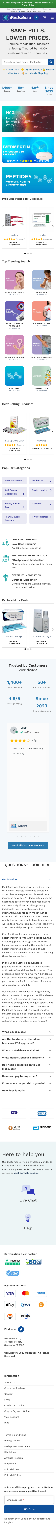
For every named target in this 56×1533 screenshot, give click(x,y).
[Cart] (44, 17)
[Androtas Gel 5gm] (14, 621)
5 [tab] (34, 836)
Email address (15, 1499)
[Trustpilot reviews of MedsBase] (14, 1262)
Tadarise (22, 826)
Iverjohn (42, 235)
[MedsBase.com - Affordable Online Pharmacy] (16, 17)
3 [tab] (25, 836)
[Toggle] (50, 879)
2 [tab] (21, 836)
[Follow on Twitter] (21, 1329)
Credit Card (12, 69)
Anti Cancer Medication (11, 492)
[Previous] (3, 226)
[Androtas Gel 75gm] (41, 621)
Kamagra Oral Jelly (14, 441)
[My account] (36, 17)
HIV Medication (40, 517)
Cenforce (41, 441)
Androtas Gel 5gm (14, 636)
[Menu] (52, 17)
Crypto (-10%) (32, 69)
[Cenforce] (41, 425)
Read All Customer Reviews (28, 845)
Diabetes (36, 503)
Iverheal (14, 235)
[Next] (52, 226)
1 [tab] (17, 836)
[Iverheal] (14, 219)
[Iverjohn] (41, 219)
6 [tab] (38, 836)
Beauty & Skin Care (12, 505)
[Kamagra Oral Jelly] (14, 425)
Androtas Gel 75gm (41, 636)
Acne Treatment (13, 480)
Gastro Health (39, 490)
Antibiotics (38, 480)
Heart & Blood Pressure (12, 519)
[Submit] (51, 62)
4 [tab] (30, 836)
